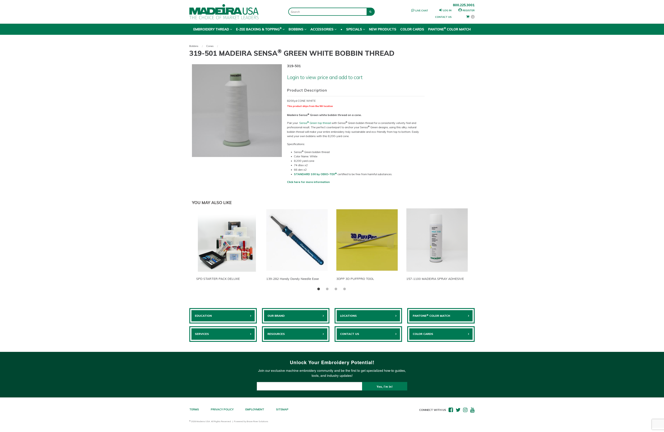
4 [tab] (344, 289)
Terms (194, 409)
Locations (348, 315)
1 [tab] (318, 289)
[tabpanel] (227, 245)
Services (202, 334)
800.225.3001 (464, 5)
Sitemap (282, 409)
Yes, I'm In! (385, 387)
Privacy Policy (222, 409)
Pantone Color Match (449, 29)
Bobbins (193, 46)
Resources (276, 334)
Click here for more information (308, 182)
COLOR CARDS (423, 334)
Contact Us (443, 17)
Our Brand (276, 315)
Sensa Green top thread (315, 123)
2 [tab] (327, 289)
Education (203, 315)
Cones (210, 46)
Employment (254, 409)
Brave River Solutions (257, 421)
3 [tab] (336, 289)
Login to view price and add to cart (325, 77)
